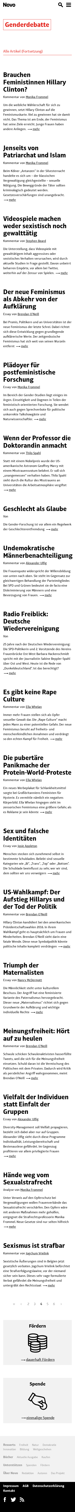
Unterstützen (12, 1465)
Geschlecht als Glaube (35, 509)
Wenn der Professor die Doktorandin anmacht (37, 441)
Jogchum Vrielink (37, 1253)
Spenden (31, 1465)
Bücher (8, 1457)
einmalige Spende (40, 1418)
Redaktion (28, 1473)
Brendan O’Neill (28, 314)
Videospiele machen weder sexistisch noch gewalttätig (35, 226)
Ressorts (9, 1445)
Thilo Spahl (33, 453)
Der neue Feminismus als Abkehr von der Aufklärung (34, 299)
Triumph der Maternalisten (23, 968)
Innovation (9, 1449)
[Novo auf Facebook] (5, 1499)
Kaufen (46, 1457)
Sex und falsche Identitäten (26, 834)
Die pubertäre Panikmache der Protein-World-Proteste (37, 765)
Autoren (42, 1473)
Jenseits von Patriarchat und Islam (34, 151)
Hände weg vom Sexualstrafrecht (27, 1178)
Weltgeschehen (42, 1449)
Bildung (24, 1449)
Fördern (45, 1465)
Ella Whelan (34, 707)
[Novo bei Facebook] (13, 1499)
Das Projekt (58, 1473)
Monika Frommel (37, 97)
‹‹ (14, 1304)
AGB (26, 1486)
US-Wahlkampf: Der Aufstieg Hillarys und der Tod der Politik (34, 899)
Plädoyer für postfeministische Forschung (29, 372)
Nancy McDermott (30, 980)
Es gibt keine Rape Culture (30, 695)
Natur (35, 1444)
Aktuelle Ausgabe (27, 1457)
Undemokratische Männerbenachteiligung (38, 551)
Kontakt (9, 1491)
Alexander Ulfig (36, 563)
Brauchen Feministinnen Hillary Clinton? (34, 82)
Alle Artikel (12, 51)
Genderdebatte (27, 24)
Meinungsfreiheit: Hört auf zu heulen (36, 1034)
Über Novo (10, 1473)
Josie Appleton (27, 846)
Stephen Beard (36, 241)
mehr (36, 129)
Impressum (11, 1486)
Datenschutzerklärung (48, 1486)
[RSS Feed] (22, 1499)
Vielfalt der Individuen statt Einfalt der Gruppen (36, 1104)
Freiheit (23, 1444)
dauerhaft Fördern (40, 1359)
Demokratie (49, 1444)
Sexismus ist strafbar (34, 1245)
